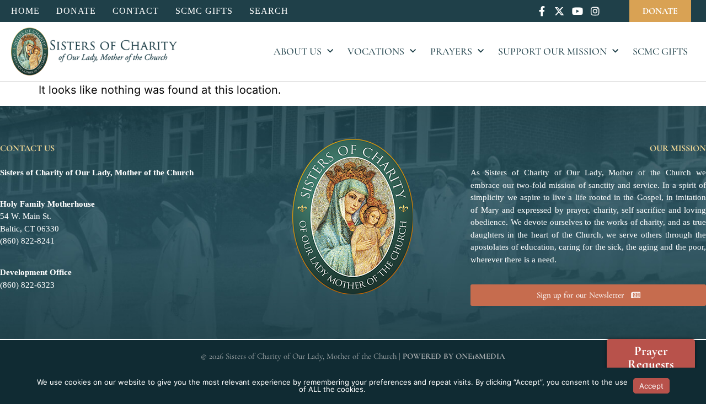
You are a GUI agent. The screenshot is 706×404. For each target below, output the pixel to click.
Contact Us (27, 148)
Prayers (451, 51)
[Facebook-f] (542, 11)
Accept (651, 385)
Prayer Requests (651, 357)
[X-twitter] (559, 11)
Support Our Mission (552, 51)
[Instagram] (595, 11)
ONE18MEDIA (480, 356)
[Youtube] (577, 11)
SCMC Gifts (660, 51)
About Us (298, 51)
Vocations (375, 51)
